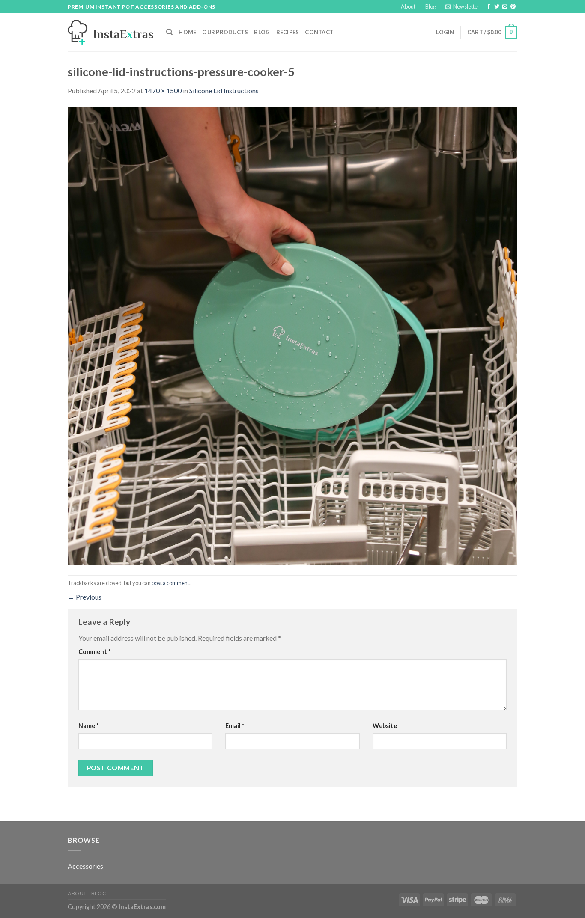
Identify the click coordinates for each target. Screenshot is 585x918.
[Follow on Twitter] (496, 7)
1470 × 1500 (163, 90)
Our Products (225, 32)
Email (234, 725)
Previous (84, 597)
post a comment (170, 582)
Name (88, 725)
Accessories (85, 866)
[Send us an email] (504, 7)
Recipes (287, 32)
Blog (430, 6)
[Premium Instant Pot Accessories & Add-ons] (110, 32)
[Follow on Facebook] (488, 7)
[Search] (169, 32)
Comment (94, 651)
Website (385, 725)
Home (187, 32)
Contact (319, 32)
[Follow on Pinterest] (513, 7)
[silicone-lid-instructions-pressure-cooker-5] (292, 335)
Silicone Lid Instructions (224, 90)
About (408, 6)
